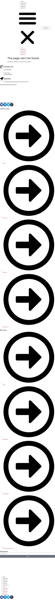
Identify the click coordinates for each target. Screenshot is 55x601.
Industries (23, 6)
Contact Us (8, 67)
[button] (27, 28)
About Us (23, 4)
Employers (23, 3)
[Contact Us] (1, 66)
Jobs (22, 1)
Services (23, 8)
